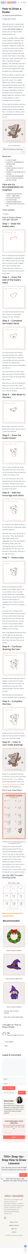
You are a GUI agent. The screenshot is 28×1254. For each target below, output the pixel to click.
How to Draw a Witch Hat (14, 979)
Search (22, 1092)
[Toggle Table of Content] (22, 151)
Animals (4, 19)
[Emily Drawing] (8, 2)
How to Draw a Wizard (14, 1007)
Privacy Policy (14, 1222)
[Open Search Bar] (18, 2)
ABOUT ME (14, 1229)
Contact (14, 1232)
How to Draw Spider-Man (15, 1017)
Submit (14, 1137)
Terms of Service (14, 1225)
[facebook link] (5, 1218)
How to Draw (12, 19)
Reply (6, 1046)
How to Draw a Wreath (14, 950)
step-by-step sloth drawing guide (11, 784)
